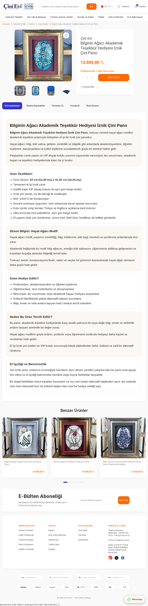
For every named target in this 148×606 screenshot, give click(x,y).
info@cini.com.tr (122, 540)
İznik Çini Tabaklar (14, 17)
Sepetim (52, 549)
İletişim (51, 530)
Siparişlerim (83, 540)
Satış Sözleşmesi (25, 544)
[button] (65, 482)
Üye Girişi (82, 535)
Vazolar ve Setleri (85, 17)
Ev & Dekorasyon (135, 17)
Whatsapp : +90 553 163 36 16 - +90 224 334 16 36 (118, 534)
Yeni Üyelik (82, 530)
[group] (43, 55)
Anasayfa (6, 24)
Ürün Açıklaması (12, 106)
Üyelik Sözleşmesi (26, 535)
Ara (91, 6)
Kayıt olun (123, 500)
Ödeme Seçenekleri (35, 106)
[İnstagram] (110, 558)
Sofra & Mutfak (116, 17)
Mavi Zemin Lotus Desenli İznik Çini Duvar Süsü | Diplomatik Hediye (122, 463)
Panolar (32, 24)
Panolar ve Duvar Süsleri (61, 17)
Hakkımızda (53, 540)
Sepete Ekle (113, 77)
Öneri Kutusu (92, 106)
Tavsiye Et (75, 106)
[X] (116, 558)
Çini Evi (86, 38)
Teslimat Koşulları (25, 540)
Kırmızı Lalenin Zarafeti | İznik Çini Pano (71, 462)
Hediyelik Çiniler (19, 24)
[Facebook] (123, 558)
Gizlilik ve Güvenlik (26, 549)
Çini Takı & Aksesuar (36, 17)
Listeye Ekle (88, 87)
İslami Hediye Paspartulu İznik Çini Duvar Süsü (22, 463)
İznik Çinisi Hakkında (57, 535)
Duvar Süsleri (43, 24)
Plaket (101, 17)
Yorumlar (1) (57, 106)
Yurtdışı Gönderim (25, 530)
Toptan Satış (53, 544)
